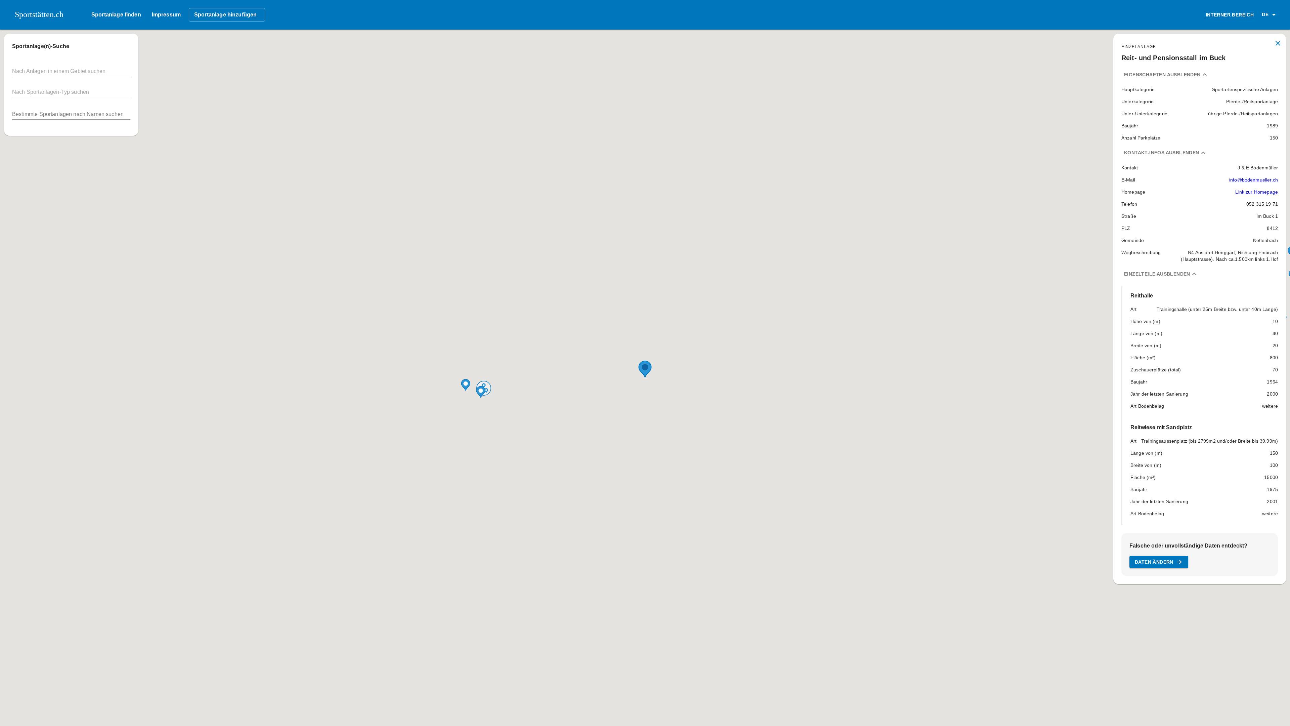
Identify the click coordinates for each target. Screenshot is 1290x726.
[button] (1270, 14)
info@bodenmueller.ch (1253, 180)
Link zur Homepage (1256, 192)
